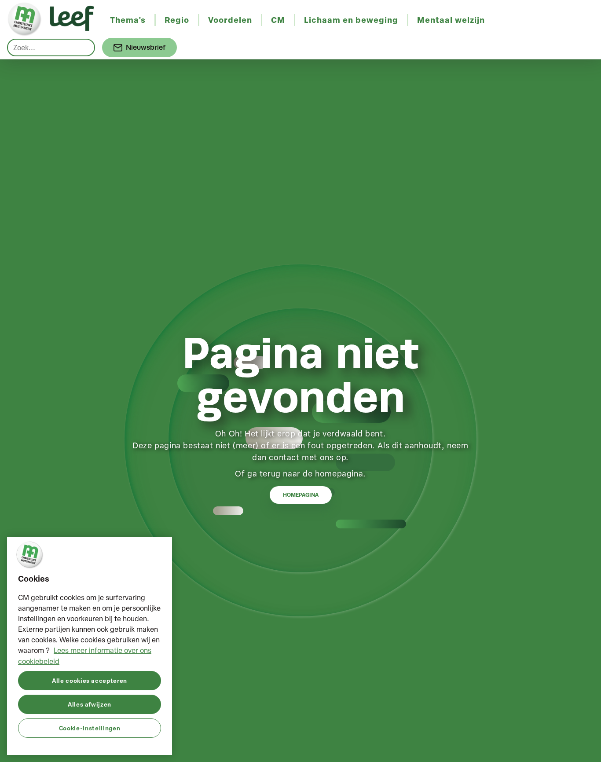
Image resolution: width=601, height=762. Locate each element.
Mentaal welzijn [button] (451, 20)
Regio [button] (177, 20)
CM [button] (278, 20)
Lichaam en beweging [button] (351, 20)
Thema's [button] (128, 20)
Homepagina (301, 495)
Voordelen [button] (230, 20)
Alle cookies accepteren (89, 680)
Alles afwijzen (89, 704)
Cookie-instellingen (89, 727)
